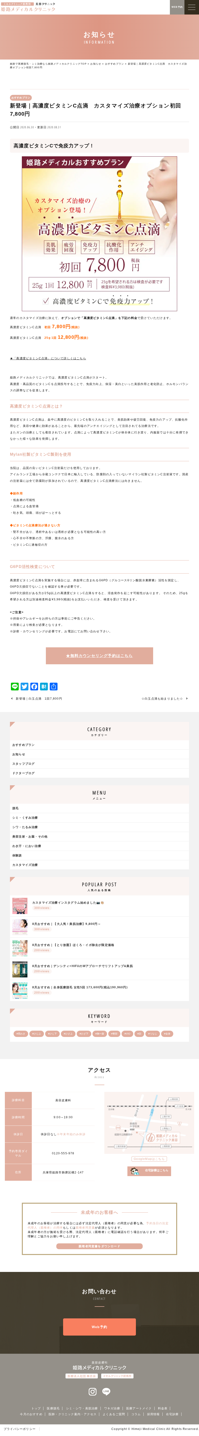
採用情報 (153, 1414)
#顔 (139, 1033)
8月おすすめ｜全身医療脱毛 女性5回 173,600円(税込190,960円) (80, 990)
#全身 (167, 1033)
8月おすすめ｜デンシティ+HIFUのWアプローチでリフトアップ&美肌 (82, 968)
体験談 (17, 855)
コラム (136, 1414)
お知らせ (95, 63)
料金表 (163, 1408)
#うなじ (152, 1033)
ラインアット (106, 1392)
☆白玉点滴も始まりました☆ (162, 698)
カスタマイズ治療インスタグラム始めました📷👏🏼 (68, 905)
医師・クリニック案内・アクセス (73, 1414)
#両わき (21, 1033)
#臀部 (114, 1033)
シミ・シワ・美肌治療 (82, 1408)
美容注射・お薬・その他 (30, 836)
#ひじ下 (52, 1033)
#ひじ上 (36, 1033)
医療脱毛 (53, 1408)
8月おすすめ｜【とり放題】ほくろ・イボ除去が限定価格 (73, 947)
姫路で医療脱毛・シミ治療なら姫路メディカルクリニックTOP (48, 63)
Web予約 (99, 1327)
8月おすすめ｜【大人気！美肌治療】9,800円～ (66, 926)
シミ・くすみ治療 (25, 817)
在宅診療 (172, 1414)
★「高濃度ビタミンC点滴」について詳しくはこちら (48, 358)
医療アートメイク (139, 1408)
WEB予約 (177, 7)
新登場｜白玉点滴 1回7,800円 (39, 698)
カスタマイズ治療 (25, 865)
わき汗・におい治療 (26, 846)
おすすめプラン (114, 63)
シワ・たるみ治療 (25, 827)
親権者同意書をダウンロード (99, 1246)
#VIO (127, 1033)
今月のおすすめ (31, 1414)
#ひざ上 (68, 1033)
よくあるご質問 (114, 1414)
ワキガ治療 (112, 1408)
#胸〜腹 (99, 1033)
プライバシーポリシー (20, 1429)
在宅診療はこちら (156, 1170)
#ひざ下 (84, 1033)
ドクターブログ (23, 773)
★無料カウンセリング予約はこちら (99, 656)
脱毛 (15, 808)
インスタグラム (93, 1392)
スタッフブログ (23, 763)
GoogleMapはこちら (149, 1159)
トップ (36, 1408)
